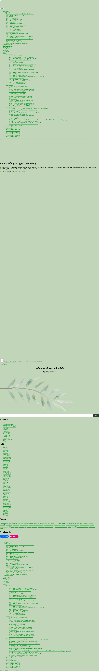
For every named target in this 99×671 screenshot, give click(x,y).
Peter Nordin (21, 527)
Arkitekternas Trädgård (13, 523)
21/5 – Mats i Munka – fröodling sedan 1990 (17, 25)
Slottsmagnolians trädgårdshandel (47, 527)
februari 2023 (6, 501)
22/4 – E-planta (10, 22)
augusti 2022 (6, 508)
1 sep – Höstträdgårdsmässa (16, 101)
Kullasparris (59, 525)
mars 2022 (5, 515)
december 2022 (7, 504)
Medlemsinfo (6, 47)
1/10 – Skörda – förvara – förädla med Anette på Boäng (19, 39)
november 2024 (7, 474)
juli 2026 (5, 447)
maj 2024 (5, 482)
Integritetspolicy (4, 670)
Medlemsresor (6, 431)
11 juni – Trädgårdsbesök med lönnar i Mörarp (20, 96)
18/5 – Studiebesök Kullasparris (14, 23)
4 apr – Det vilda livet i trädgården (17, 92)
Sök (96, 415)
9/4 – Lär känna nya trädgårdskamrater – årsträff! (21, 65)
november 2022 (7, 506)
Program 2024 (9, 85)
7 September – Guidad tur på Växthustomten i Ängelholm (23, 121)
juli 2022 (5, 510)
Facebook (15, 171)
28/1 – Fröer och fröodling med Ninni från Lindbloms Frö (20, 14)
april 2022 (5, 514)
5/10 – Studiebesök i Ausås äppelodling (19, 79)
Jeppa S (26, 525)
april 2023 (5, 499)
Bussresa (35, 523)
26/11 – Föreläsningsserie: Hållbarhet (18, 83)
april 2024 (5, 483)
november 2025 (7, 458)
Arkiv (4, 53)
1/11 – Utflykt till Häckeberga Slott (17, 82)
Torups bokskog (64, 527)
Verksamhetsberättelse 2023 (13, 132)
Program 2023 (9, 107)
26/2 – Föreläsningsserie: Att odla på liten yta (20, 60)
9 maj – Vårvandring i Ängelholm (17, 93)
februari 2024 (6, 486)
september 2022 (7, 507)
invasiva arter (22, 525)
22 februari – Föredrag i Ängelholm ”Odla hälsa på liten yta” (24, 110)
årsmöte (2, 528)
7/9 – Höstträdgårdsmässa (15, 73)
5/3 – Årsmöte (12, 61)
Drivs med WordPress (13, 670)
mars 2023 (5, 500)
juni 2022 (5, 511)
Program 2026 (6, 12)
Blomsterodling (27, 523)
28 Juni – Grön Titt (14, 118)
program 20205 (34, 527)
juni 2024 (5, 481)
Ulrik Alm (69, 527)
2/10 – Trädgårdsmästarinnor (16, 78)
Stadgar (8, 51)
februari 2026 (6, 454)
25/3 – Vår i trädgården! (12, 18)
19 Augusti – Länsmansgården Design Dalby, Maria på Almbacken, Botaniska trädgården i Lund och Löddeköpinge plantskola (40, 119)
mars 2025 (5, 468)
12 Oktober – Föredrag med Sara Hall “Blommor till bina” (23, 124)
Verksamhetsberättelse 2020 (13, 136)
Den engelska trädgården (42, 523)
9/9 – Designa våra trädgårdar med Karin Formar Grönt (19, 36)
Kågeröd (63, 525)
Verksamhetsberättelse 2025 (13, 129)
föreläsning (60, 523)
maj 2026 (5, 450)
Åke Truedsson (92, 527)
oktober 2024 (6, 475)
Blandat (5, 422)
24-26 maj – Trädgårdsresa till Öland (18, 94)
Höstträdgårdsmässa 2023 (9, 427)
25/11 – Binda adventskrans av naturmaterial (17, 43)
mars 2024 (5, 485)
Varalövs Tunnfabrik (81, 527)
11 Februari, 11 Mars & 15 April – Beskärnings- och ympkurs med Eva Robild (28, 108)
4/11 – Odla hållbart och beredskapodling (16, 41)
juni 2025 (5, 464)
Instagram (22, 171)
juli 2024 (5, 479)
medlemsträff (92, 525)
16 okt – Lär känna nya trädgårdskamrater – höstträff (22, 104)
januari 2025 (6, 471)
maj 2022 (5, 513)
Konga (55, 525)
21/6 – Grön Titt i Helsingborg (13, 30)
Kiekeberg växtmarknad (38, 525)
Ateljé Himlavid (21, 523)
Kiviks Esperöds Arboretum (48, 525)
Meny (2, 8)
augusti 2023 (6, 493)
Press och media (7, 432)
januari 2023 (6, 503)
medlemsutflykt (5, 527)
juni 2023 (5, 496)
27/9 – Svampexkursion (12, 37)
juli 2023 (5, 494)
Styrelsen (5, 50)
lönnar (68, 525)
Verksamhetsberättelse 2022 (13, 133)
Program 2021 (9, 128)
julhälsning (31, 525)
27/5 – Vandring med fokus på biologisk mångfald (21, 69)
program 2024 (27, 527)
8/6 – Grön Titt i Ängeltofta (13, 29)
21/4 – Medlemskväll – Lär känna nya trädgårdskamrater (20, 21)
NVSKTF (6, 361)
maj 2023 (5, 497)
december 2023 (7, 487)
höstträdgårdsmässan (6, 525)
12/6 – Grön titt (13, 71)
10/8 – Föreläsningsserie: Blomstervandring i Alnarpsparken (24, 72)
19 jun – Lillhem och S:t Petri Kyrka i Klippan (20, 97)
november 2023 (7, 489)
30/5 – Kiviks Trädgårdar (12, 27)
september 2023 (7, 492)
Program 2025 (9, 54)
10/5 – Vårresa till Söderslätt (16, 68)
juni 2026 (5, 448)
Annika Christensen (37, 361)
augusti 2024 (6, 478)
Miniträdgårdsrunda (14, 527)
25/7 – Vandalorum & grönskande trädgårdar (17, 33)
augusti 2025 (6, 462)
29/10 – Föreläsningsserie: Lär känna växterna (20, 80)
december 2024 (7, 472)
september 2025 (7, 461)
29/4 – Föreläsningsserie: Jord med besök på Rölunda (22, 67)
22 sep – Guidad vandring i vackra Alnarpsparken (21, 103)
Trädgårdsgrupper (7, 46)
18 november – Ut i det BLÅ (16, 125)
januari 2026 (6, 455)
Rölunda (39, 527)
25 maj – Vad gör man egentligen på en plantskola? (21, 115)
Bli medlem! (6, 11)
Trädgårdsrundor (7, 441)
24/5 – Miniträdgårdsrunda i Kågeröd (15, 26)
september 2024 (7, 476)
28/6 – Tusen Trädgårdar (12, 32)
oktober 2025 (6, 460)
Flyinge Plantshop (51, 523)
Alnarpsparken (4, 523)
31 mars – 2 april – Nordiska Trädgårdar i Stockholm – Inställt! (24, 113)
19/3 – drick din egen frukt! (16, 62)
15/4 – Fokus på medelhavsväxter (14, 19)
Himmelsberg (85, 523)
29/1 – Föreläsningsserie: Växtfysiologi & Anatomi (21, 57)
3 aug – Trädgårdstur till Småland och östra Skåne (21, 100)
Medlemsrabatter (10, 48)
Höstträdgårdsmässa (8, 44)
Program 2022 (9, 126)
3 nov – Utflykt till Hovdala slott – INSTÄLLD (21, 106)
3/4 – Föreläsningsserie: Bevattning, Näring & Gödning (23, 64)
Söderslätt (59, 527)
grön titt (73, 523)
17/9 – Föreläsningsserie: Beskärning (18, 75)
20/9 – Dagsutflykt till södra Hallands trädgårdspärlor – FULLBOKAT (26, 76)
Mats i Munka (76, 525)
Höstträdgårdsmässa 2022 (9, 425)
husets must (91, 523)
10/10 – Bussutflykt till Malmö (13, 40)
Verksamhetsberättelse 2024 (13, 131)
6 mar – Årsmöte (13, 87)
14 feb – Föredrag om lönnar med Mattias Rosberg (21, 89)
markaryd (72, 525)
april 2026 (5, 451)
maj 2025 (5, 465)
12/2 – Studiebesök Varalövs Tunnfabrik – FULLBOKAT (23, 58)
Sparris (55, 527)
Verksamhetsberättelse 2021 (13, 135)
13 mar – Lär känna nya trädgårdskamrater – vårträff (22, 90)
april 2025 (5, 467)
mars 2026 (5, 453)
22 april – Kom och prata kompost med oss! (20, 114)
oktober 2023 (6, 490)
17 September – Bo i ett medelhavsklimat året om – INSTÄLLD (25, 122)
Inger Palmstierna (16, 525)
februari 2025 (6, 469)
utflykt (74, 527)
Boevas (31, 523)
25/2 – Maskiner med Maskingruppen (15, 15)
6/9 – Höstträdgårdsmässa (12, 34)
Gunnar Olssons (79, 523)
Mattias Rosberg (84, 525)
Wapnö (86, 527)
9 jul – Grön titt (13, 99)
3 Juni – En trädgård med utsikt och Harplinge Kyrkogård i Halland (25, 117)
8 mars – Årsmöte (13, 111)
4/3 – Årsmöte (9, 16)
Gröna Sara (68, 523)
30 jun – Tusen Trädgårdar (16, 55)
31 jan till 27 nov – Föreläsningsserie (18, 86)
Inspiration (5, 428)
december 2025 (7, 457)
